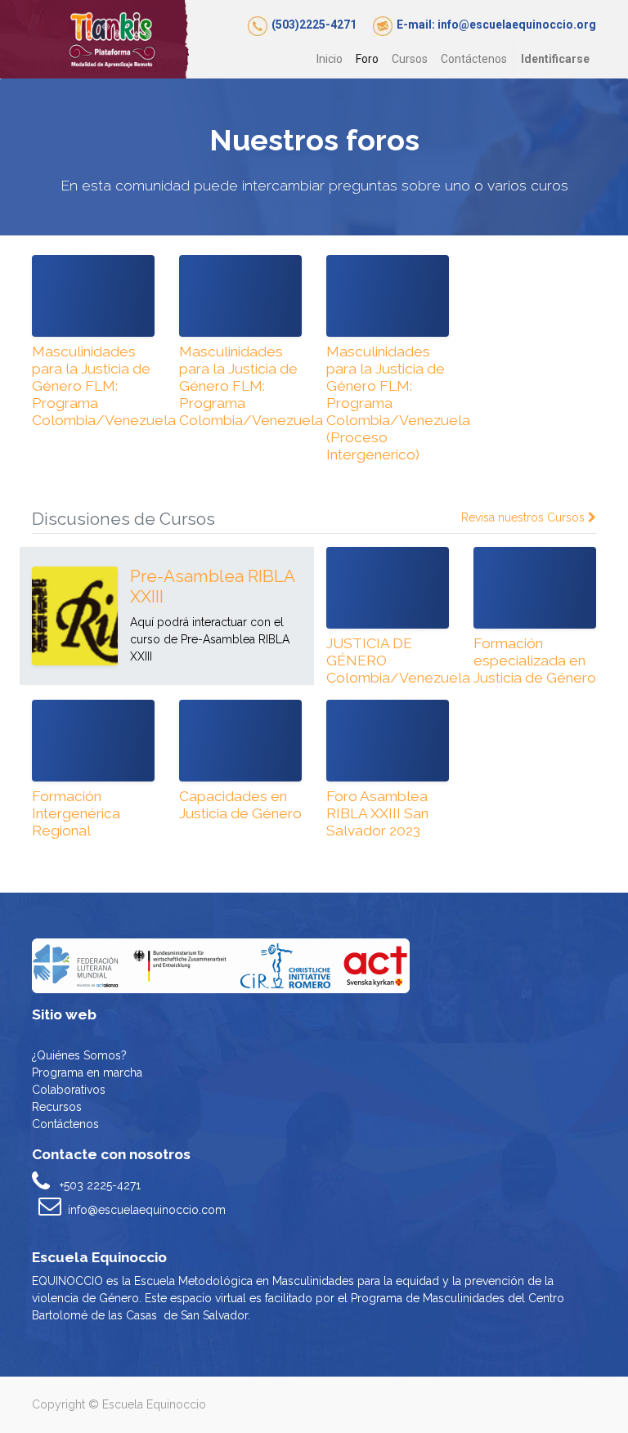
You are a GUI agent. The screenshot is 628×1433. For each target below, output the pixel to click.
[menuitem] (329, 59)
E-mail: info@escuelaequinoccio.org (496, 24)
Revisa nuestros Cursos (524, 517)
